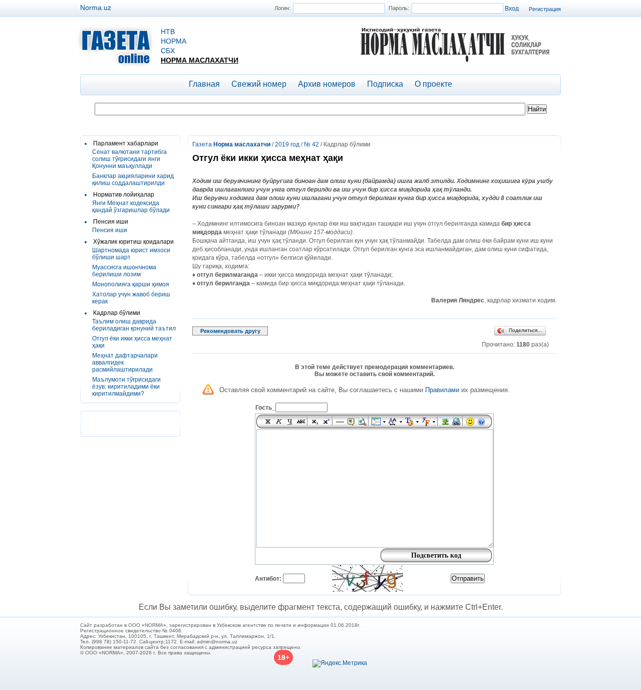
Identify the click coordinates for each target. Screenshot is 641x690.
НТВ (168, 32)
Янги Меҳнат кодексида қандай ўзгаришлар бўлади (131, 207)
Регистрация (545, 9)
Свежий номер (258, 84)
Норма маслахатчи (199, 60)
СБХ (168, 51)
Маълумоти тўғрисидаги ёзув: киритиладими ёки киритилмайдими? (126, 386)
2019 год (287, 144)
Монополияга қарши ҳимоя (130, 284)
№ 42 (311, 144)
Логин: (282, 8)
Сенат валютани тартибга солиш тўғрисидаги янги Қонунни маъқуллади (129, 158)
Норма (173, 41)
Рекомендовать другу (230, 331)
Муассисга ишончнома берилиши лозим (124, 271)
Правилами (442, 390)
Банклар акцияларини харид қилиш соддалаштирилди (133, 179)
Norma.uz (95, 8)
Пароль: (399, 8)
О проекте (433, 84)
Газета (231, 144)
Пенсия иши (109, 230)
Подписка (385, 84)
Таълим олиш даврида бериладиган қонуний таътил (134, 325)
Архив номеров (327, 84)
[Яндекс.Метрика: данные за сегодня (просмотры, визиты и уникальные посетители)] (339, 663)
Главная (204, 84)
